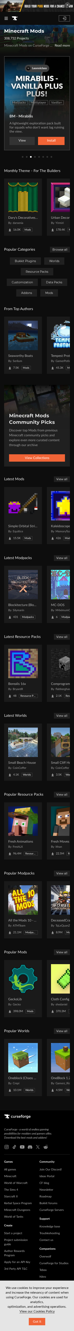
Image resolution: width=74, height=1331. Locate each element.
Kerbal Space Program (18, 1203)
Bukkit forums (48, 1203)
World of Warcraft (16, 1183)
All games (10, 1169)
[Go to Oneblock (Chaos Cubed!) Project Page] (23, 1067)
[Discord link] (30, 1147)
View (22, 140)
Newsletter (46, 1189)
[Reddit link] (45, 1147)
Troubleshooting (49, 1233)
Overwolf (45, 1256)
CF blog (44, 1183)
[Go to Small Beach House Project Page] (23, 752)
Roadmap (45, 1196)
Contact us (46, 1240)
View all (61, 479)
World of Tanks (13, 1216)
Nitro (42, 1276)
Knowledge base (49, 1226)
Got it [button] (37, 1321)
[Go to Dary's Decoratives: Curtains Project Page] (23, 207)
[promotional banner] (37, 6)
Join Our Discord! (50, 1169)
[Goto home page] (15, 18)
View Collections (37, 458)
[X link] (37, 1147)
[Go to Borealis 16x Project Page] (23, 673)
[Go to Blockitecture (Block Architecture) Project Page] (23, 594)
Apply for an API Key (17, 1262)
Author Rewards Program (14, 1253)
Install (51, 140)
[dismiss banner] (67, 4)
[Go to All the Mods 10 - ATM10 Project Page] (23, 909)
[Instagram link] (6, 1147)
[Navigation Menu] (6, 18)
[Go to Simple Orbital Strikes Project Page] (23, 515)
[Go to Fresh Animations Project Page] (23, 831)
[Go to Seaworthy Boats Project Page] (23, 345)
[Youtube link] (22, 1147)
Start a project (13, 1233)
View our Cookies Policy (37, 1311)
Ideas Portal (46, 1176)
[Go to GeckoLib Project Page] (23, 988)
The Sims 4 (11, 1189)
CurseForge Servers (51, 1210)
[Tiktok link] (14, 1147)
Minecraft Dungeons (17, 1210)
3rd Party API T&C (15, 1268)
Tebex (43, 1270)
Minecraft (10, 1176)
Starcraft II (11, 1196)
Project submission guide (16, 1242)
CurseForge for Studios (53, 1263)
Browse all (59, 249)
